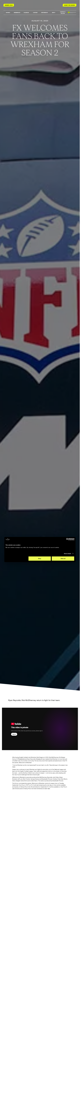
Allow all (63, 558)
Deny (39, 558)
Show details (67, 553)
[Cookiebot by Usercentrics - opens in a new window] (67, 539)
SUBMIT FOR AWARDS (69, 5)
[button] (7, 12)
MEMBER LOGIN (9, 5)
